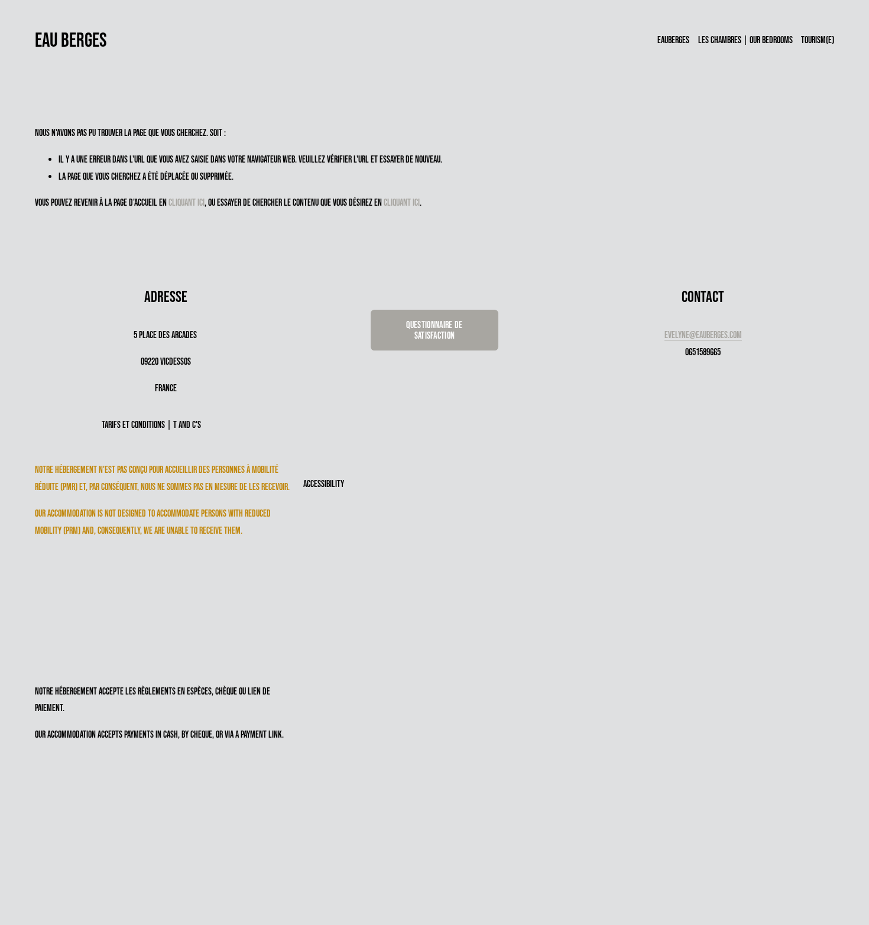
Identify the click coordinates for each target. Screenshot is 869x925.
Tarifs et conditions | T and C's (151, 424)
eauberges (673, 39)
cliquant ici (186, 202)
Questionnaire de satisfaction (434, 329)
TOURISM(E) (817, 39)
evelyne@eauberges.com (703, 334)
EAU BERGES (71, 39)
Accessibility (323, 483)
